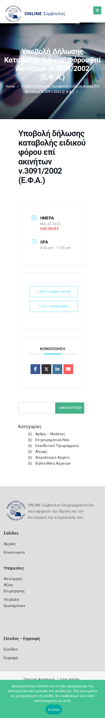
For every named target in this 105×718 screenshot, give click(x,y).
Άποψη (41, 451)
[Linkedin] (57, 369)
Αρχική (10, 544)
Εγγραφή (11, 658)
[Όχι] (98, 701)
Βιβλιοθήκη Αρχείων (53, 463)
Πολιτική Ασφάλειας (39, 679)
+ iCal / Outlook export (54, 306)
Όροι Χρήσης (70, 679)
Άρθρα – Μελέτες (50, 434)
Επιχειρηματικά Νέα (52, 440)
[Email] (68, 369)
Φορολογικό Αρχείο (52, 457)
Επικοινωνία (14, 552)
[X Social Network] (46, 369)
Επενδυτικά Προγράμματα (57, 446)
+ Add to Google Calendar (54, 291)
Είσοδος (11, 649)
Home (10, 86)
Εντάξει (54, 709)
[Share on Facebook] (35, 369)
